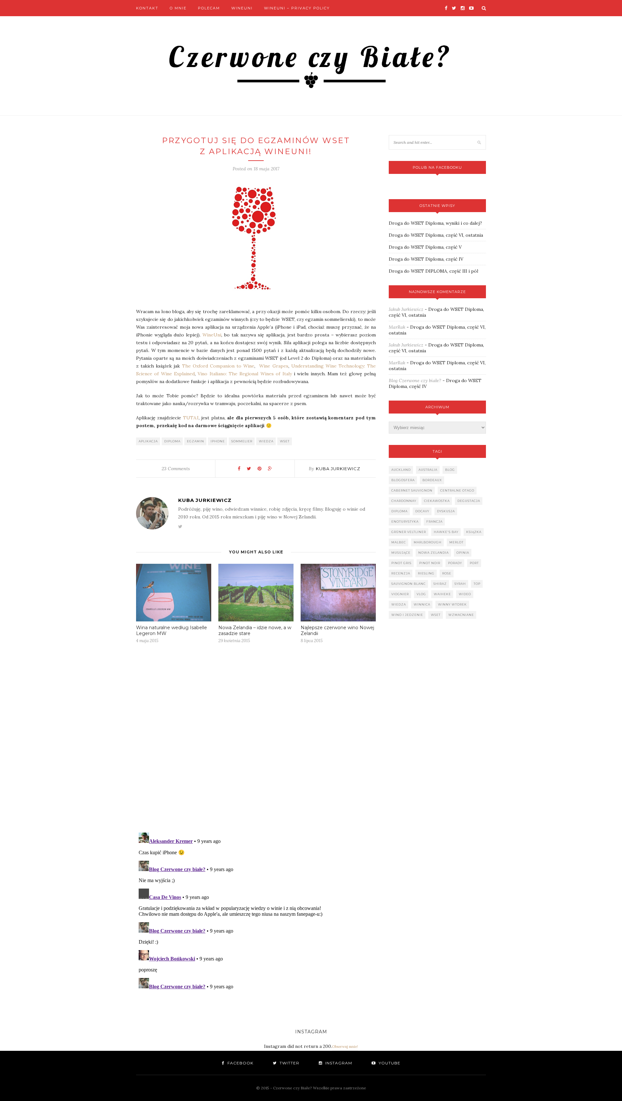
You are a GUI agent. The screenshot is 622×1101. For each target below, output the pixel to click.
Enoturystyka (405, 521)
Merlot (456, 542)
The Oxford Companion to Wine (218, 366)
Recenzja (400, 573)
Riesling (426, 573)
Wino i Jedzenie (407, 615)
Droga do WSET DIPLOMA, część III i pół (433, 271)
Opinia (462, 552)
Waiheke (442, 594)
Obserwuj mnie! (345, 1046)
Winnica (422, 604)
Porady (455, 563)
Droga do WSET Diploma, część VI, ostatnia (436, 235)
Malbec (398, 542)
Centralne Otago (457, 490)
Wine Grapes (273, 366)
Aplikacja (148, 441)
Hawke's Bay (446, 532)
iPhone (218, 441)
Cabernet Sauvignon (411, 490)
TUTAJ (191, 418)
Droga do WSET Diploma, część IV (426, 259)
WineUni (242, 8)
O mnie (178, 8)
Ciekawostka (437, 501)
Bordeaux (432, 480)
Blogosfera (403, 480)
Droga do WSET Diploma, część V (425, 247)
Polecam (209, 8)
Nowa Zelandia (433, 552)
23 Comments (176, 468)
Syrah (460, 583)
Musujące (400, 552)
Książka (473, 532)
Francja (434, 521)
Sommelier (241, 441)
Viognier (400, 594)
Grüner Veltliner (408, 532)
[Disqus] (256, 744)
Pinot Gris (401, 563)
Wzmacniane (461, 615)
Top (477, 583)
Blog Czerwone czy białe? (415, 380)
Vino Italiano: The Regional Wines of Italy (245, 374)
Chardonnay (403, 501)
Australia (428, 469)
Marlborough (428, 542)
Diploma (172, 441)
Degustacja (468, 501)
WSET (285, 441)
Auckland (401, 469)
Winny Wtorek (452, 604)
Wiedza (266, 441)
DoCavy (422, 511)
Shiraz (440, 583)
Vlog (421, 594)
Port (474, 563)
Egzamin (195, 441)
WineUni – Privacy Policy (297, 8)
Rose (446, 573)
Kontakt (147, 8)
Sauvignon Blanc (408, 583)
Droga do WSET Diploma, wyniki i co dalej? (435, 223)
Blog (450, 469)
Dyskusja (446, 511)
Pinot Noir (429, 563)
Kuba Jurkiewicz (338, 468)
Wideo (465, 594)
